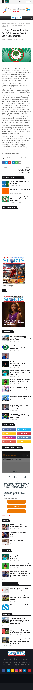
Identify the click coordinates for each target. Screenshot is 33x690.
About (15, 686)
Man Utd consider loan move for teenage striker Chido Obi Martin (20, 380)
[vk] (24, 437)
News (10, 158)
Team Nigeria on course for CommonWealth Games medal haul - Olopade (19, 415)
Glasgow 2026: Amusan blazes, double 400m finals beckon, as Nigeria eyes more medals (19, 389)
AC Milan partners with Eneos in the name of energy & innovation (20, 589)
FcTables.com (6, 515)
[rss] (9, 433)
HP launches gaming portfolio (19, 605)
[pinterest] (24, 433)
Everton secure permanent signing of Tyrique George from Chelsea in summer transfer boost (20, 574)
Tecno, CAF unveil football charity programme (20, 182)
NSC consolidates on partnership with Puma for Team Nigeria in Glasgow (20, 398)
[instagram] (9, 437)
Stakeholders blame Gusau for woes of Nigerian (19, 355)
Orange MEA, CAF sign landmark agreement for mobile (20, 190)
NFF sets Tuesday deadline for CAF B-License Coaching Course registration (19, 198)
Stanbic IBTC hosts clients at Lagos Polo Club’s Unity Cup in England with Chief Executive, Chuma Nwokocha (19, 620)
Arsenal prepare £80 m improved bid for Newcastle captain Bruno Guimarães (20, 372)
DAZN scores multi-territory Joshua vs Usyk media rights (19, 525)
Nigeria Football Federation (13, 23)
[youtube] (9, 441)
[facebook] (9, 429)
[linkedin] (24, 670)
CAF (7, 158)
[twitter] (24, 429)
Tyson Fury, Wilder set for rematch (18, 533)
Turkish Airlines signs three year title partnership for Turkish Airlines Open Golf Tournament (20, 630)
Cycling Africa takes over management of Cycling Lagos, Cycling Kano (19, 346)
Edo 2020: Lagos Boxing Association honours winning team (19, 542)
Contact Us (22, 686)
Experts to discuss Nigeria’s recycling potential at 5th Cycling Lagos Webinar (20, 337)
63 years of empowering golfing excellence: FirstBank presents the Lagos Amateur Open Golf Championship (20, 640)
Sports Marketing (7, 39)
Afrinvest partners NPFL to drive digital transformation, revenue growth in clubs (20, 407)
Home (3, 23)
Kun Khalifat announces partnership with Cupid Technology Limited (17, 363)
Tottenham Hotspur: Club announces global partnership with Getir (19, 597)
